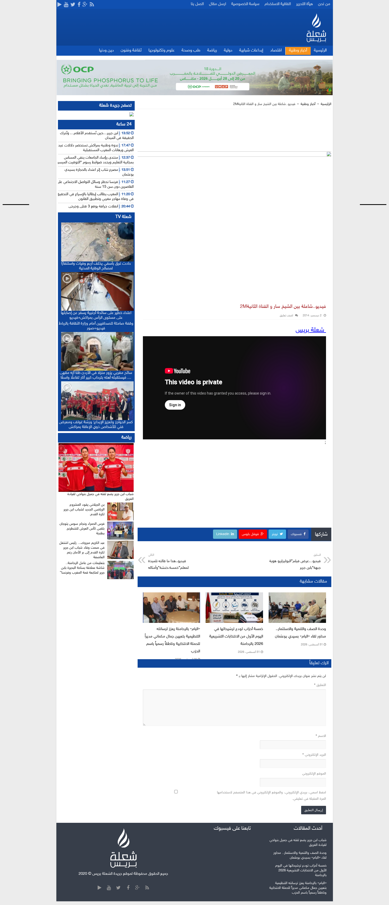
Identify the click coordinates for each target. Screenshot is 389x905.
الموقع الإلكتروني (314, 774)
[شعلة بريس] (316, 27)
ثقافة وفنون (131, 50)
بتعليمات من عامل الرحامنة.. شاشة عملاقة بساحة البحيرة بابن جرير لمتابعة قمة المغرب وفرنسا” (82, 568)
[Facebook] (79, 5)
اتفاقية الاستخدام (278, 4)
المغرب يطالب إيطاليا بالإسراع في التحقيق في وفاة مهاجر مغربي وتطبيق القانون (95, 196)
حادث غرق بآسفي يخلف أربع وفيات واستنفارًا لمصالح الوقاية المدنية (96, 266)
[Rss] (91, 5)
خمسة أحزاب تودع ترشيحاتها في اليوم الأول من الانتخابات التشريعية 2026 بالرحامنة (236, 636)
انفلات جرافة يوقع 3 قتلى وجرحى (93, 206)
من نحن (324, 4)
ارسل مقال (217, 4)
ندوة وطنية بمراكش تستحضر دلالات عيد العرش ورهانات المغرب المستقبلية (96, 147)
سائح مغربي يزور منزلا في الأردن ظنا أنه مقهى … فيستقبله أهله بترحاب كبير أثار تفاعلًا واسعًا (96, 375)
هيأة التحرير (304, 4)
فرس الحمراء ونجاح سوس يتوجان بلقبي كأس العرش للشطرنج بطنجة (82, 529)
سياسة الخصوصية (245, 4)
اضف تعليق (286, 315)
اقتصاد (276, 50)
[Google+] (85, 5)
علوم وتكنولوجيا (161, 50)
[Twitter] (73, 5)
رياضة (212, 50)
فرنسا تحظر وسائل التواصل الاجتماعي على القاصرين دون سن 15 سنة (95, 184)
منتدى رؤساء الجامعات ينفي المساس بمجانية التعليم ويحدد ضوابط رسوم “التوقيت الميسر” (95, 160)
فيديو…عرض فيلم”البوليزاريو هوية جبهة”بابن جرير (295, 561)
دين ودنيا (106, 50)
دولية (228, 50)
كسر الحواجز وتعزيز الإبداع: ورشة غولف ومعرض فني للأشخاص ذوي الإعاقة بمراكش (96, 424)
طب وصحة (191, 50)
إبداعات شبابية (251, 50)
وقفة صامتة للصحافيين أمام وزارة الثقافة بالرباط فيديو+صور (96, 326)
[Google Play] (59, 5)
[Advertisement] (369, 99)
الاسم (321, 736)
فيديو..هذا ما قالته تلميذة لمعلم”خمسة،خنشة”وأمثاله (168, 561)
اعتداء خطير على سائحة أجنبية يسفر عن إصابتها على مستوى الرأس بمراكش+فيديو (96, 315)
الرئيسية (320, 50)
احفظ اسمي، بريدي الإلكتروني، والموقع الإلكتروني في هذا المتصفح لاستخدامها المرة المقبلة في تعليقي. (271, 795)
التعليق (320, 685)
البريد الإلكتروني (314, 755)
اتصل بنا (197, 4)
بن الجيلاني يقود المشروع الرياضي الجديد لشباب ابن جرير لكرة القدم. (84, 510)
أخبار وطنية (298, 50)
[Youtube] (66, 5)
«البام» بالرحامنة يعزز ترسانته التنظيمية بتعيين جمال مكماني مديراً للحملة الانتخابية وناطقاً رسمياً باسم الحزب (298, 888)
